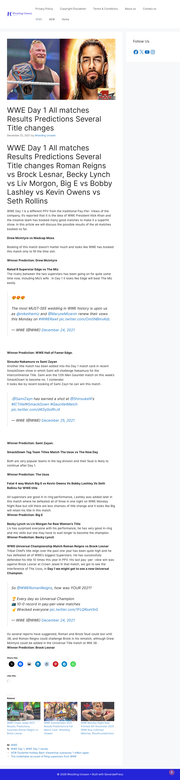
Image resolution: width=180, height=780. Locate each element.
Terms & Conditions (105, 8)
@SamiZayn (22, 395)
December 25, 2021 (58, 417)
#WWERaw (48, 317)
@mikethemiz (28, 312)
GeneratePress (113, 769)
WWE (39, 19)
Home (65, 19)
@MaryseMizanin (62, 312)
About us (130, 8)
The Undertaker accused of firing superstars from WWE (44, 751)
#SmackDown (37, 400)
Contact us (149, 8)
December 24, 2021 (58, 328)
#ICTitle (18, 400)
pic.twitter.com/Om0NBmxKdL (84, 317)
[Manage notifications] (172, 772)
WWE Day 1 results (37, 743)
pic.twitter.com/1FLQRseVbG (74, 604)
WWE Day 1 (17, 743)
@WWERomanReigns (34, 582)
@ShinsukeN (81, 395)
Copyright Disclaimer (73, 8)
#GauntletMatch (64, 400)
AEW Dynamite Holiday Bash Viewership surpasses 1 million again (50, 747)
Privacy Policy (44, 8)
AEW (52, 19)
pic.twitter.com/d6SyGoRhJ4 (35, 406)
